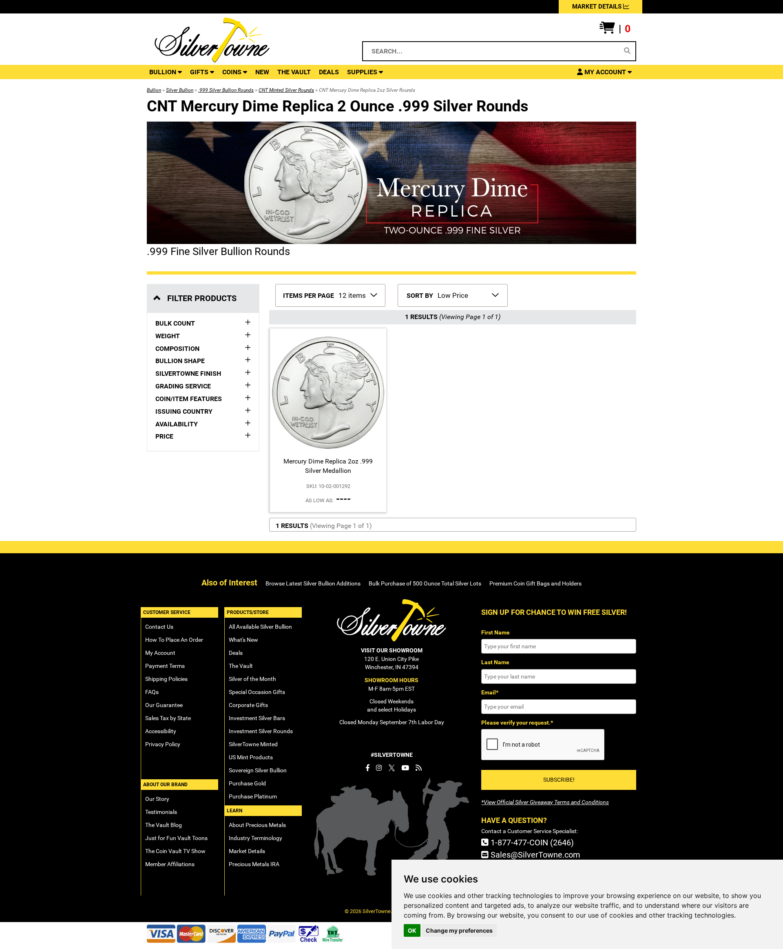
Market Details (247, 851)
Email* (489, 692)
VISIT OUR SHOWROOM (391, 650)
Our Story (157, 799)
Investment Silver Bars (257, 718)
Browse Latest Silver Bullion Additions (313, 583)
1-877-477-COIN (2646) (531, 842)
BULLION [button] (163, 72)
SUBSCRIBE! (559, 779)
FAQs (152, 692)
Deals (236, 653)
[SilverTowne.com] (245, 40)
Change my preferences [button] (459, 930)
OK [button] (412, 930)
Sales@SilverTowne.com (534, 855)
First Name (495, 632)
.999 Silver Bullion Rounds (226, 90)
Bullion (154, 90)
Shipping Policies (166, 679)
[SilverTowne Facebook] (367, 768)
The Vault (241, 666)
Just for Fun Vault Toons (176, 838)
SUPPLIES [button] (363, 72)
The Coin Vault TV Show (175, 851)
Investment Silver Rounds (261, 731)
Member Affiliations (170, 864)
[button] (615, 29)
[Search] (627, 51)
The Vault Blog (163, 825)
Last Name (495, 662)
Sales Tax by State (168, 718)
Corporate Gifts (248, 705)
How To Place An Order (174, 639)
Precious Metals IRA (254, 864)
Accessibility (160, 731)
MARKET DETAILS (597, 6)
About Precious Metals (257, 825)
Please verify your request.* (517, 722)
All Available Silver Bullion (260, 626)
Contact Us (159, 626)
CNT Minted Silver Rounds (286, 90)
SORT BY (420, 295)
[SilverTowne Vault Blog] (419, 768)
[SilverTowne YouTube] (405, 768)
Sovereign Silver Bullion (258, 770)
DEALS (329, 72)
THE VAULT (294, 72)
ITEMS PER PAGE (308, 295)
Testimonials (161, 812)
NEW (262, 72)
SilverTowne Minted (253, 744)
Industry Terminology (255, 838)
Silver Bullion (179, 90)
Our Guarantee (164, 705)
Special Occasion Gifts (257, 692)
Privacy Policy (162, 744)
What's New (243, 639)
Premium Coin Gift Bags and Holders (535, 583)
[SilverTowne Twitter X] (392, 768)
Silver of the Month (252, 679)
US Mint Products (251, 757)
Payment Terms (165, 666)
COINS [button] (232, 72)
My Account (160, 653)
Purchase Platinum (253, 796)
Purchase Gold (247, 783)
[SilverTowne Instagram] (379, 768)
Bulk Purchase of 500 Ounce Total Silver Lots (425, 583)
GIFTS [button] (200, 72)
